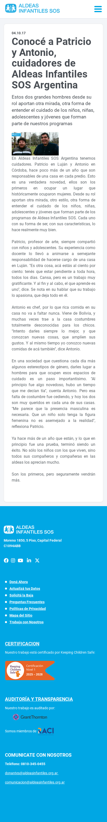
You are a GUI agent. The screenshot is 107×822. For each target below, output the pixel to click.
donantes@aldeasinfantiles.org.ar (31, 773)
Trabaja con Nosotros (26, 622)
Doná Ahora (18, 582)
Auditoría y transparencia (39, 699)
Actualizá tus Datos (24, 589)
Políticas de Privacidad (27, 609)
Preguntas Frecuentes (27, 602)
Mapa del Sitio (20, 615)
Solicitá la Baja (21, 595)
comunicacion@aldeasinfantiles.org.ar (35, 782)
